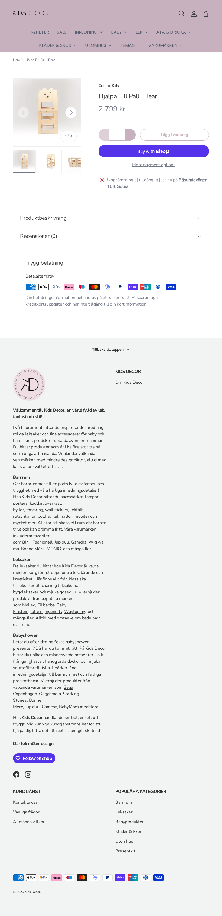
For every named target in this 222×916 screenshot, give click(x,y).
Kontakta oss (25, 802)
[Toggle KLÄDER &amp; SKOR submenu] (75, 45)
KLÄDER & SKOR (55, 45)
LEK (139, 32)
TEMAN (127, 45)
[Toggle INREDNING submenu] (101, 32)
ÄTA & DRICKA (171, 32)
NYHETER (40, 32)
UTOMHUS (95, 45)
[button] (206, 14)
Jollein (36, 612)
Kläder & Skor (128, 832)
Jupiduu (62, 542)
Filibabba (46, 605)
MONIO (54, 549)
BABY (116, 32)
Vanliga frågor (26, 812)
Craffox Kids (109, 85)
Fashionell (42, 542)
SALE (61, 32)
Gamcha (78, 542)
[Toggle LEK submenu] (146, 32)
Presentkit (125, 851)
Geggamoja (50, 694)
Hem (16, 59)
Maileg (28, 605)
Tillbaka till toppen (108, 349)
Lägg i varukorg (174, 134)
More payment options (153, 165)
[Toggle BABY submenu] (125, 32)
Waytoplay (74, 612)
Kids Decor (32, 892)
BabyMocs (69, 707)
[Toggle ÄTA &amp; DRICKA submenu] (189, 32)
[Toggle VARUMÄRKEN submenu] (181, 45)
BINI (26, 542)
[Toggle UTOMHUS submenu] (110, 45)
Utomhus (124, 841)
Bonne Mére (32, 549)
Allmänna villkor (28, 822)
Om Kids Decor (129, 382)
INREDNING (86, 32)
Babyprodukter (129, 822)
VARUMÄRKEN (162, 45)
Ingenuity (53, 612)
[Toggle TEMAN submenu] (138, 45)
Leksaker (124, 812)
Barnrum (123, 802)
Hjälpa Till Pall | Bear (39, 59)
